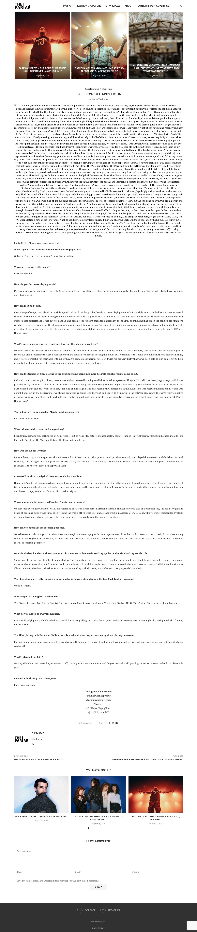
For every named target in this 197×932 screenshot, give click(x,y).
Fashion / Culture (89, 5)
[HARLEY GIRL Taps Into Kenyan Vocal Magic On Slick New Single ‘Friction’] (41, 794)
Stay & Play (113, 5)
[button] (19, 45)
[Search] (181, 6)
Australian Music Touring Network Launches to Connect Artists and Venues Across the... (154, 68)
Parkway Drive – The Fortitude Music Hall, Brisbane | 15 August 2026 (42, 70)
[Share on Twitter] (109, 722)
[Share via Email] (116, 722)
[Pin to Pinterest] (112, 722)
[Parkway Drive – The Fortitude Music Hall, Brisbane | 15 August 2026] (42, 45)
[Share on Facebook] (106, 722)
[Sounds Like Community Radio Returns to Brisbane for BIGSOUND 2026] (98, 794)
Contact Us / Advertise (153, 5)
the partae (103, 98)
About (129, 5)
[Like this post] (102, 722)
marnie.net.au (55, 243)
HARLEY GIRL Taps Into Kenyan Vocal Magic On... (41, 816)
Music (67, 5)
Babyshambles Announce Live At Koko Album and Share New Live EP (98, 70)
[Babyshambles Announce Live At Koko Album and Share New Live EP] (98, 45)
